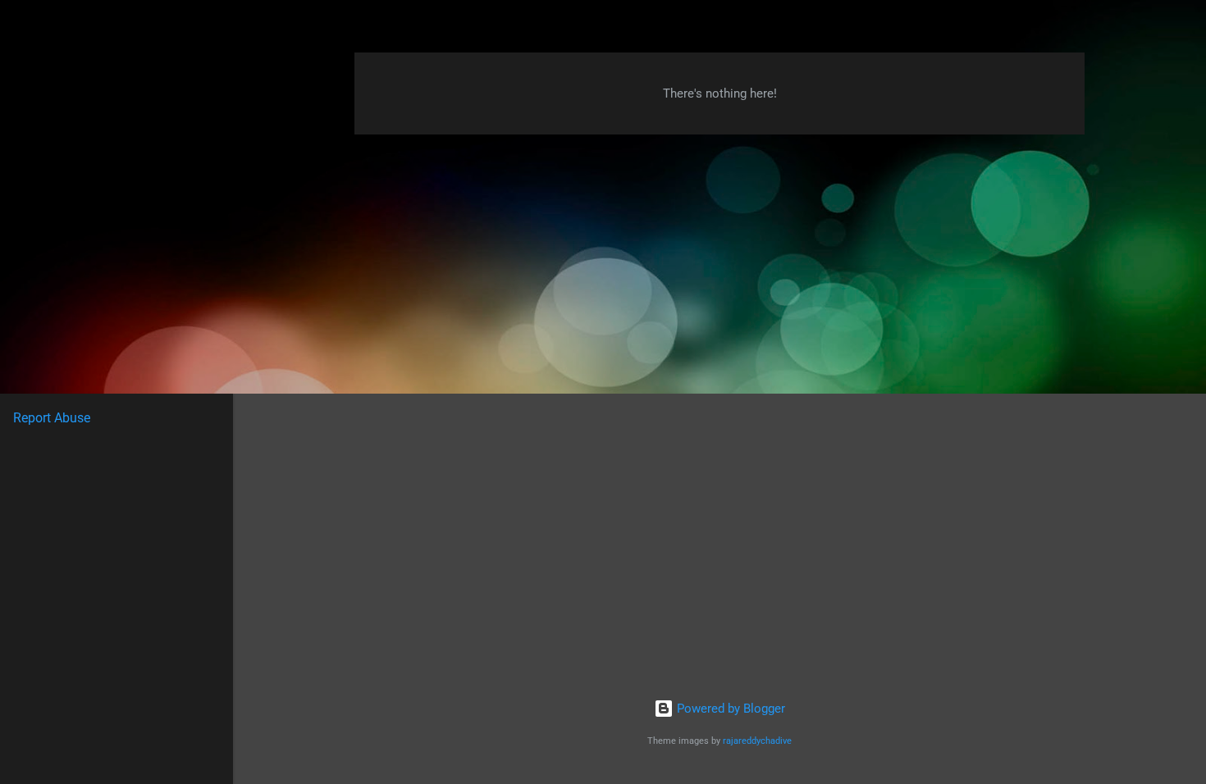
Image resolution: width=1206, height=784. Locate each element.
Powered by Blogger (729, 708)
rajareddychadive (757, 741)
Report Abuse (51, 418)
